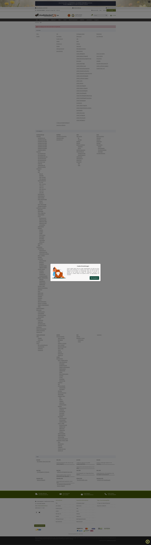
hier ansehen (94, 273)
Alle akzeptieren (94, 278)
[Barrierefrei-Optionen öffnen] (148, 542)
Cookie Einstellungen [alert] (83, 266)
